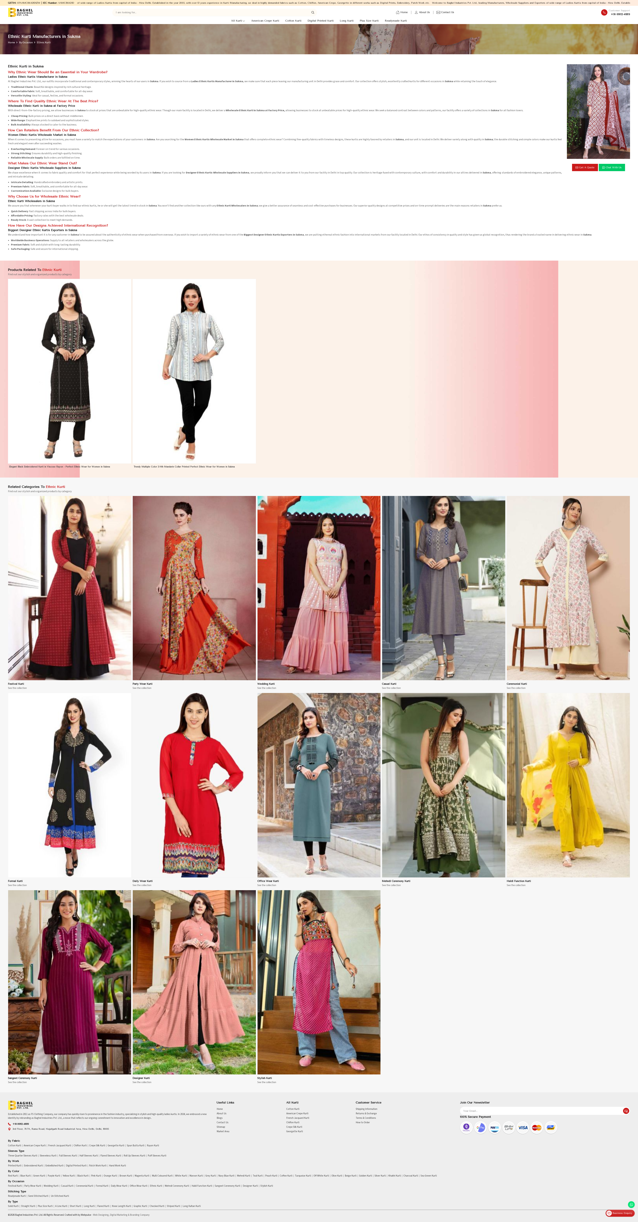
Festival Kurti (16, 683)
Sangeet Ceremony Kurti (22, 1078)
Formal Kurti (15, 881)
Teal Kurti (258, 1176)
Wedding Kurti (266, 683)
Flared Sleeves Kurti (110, 1155)
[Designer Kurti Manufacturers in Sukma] (194, 982)
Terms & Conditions (366, 1118)
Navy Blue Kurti (226, 1176)
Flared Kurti (103, 1206)
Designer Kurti (141, 1078)
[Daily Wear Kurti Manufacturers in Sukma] (194, 785)
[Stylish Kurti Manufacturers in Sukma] (319, 982)
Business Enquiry (622, 1213)
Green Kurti (39, 1176)
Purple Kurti (54, 1176)
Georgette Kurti (294, 1131)
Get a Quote (586, 167)
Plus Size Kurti (369, 20)
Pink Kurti (96, 1176)
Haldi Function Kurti (519, 881)
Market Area (223, 1131)
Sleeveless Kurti (48, 1155)
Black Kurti (83, 1176)
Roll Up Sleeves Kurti (134, 1155)
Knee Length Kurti (121, 1206)
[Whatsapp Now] (631, 1204)
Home (404, 12)
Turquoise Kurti (303, 1176)
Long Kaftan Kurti (192, 1206)
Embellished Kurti (54, 1165)
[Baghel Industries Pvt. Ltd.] (20, 12)
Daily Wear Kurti (143, 881)
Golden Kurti (365, 1176)
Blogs (220, 1118)
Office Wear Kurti (268, 881)
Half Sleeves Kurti (88, 1155)
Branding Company (140, 1215)
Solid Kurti (13, 1206)
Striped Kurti (173, 1206)
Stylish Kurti (264, 1078)
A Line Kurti (61, 1206)
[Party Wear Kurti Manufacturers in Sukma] (194, 588)
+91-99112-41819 (620, 14)
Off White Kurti (321, 1176)
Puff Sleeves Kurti (157, 1155)
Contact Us (447, 12)
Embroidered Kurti (33, 1165)
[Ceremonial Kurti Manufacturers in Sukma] (568, 588)
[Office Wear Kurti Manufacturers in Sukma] (319, 785)
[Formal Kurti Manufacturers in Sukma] (69, 785)
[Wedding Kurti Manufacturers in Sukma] (319, 588)
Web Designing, (101, 1215)
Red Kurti (13, 1176)
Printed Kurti (14, 1165)
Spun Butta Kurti (135, 1145)
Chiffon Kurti (292, 1122)
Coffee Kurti (286, 1176)
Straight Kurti (28, 1206)
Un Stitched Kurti (60, 1196)
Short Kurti (75, 1206)
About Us (424, 12)
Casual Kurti (389, 683)
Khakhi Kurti (394, 1176)
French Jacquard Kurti (297, 1118)
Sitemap (221, 1127)
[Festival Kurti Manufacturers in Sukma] (69, 588)
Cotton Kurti (293, 20)
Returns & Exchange (366, 1113)
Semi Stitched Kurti (38, 1196)
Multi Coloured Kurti (162, 1176)
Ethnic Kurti (156, 1186)
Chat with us (614, 167)
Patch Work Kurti (97, 1165)
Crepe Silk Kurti (294, 1127)
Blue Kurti (25, 1176)
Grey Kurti (210, 1176)
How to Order (363, 1122)
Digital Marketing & (119, 1215)
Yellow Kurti (69, 1176)
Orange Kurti (110, 1176)
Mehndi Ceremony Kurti (396, 881)
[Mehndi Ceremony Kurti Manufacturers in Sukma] (443, 785)
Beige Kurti (351, 1176)
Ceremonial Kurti (517, 683)
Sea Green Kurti (429, 1176)
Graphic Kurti (140, 1206)
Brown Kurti (125, 1176)
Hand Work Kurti (117, 1165)
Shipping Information (366, 1109)
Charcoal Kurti (410, 1176)
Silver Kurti (380, 1176)
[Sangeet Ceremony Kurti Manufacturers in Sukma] (69, 982)
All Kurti (236, 20)
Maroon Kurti (196, 1176)
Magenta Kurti (142, 1176)
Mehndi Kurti (243, 1176)
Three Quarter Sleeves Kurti (22, 1155)
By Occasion (26, 42)
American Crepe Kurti (265, 20)
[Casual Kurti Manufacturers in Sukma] (443, 588)
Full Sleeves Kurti (68, 1155)
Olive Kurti (336, 1176)
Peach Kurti (271, 1176)
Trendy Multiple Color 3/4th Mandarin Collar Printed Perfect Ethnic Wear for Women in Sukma (184, 466)
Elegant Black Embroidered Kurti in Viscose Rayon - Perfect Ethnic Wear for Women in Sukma (59, 466)
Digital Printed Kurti (321, 20)
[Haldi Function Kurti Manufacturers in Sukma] (568, 785)
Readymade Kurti (396, 20)
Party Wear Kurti (143, 683)
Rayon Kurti (153, 1145)
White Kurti (181, 1176)
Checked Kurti (157, 1206)
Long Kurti (347, 20)
